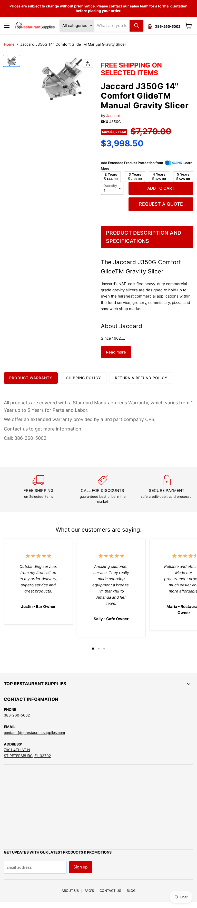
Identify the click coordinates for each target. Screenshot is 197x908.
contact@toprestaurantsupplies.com (34, 732)
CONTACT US (110, 890)
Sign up (80, 867)
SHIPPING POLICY (83, 378)
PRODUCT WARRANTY (30, 378)
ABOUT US (70, 890)
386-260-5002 (17, 715)
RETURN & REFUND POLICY (141, 378)
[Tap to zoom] (88, 64)
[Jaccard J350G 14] (11, 60)
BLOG (131, 890)
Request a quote (161, 204)
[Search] (136, 26)
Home (9, 44)
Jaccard (113, 115)
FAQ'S (89, 890)
